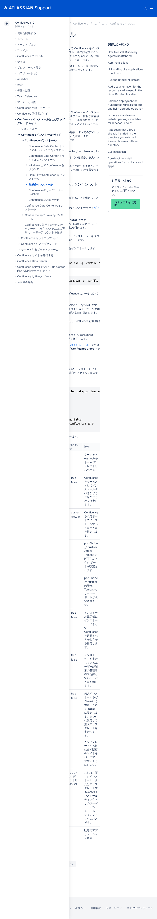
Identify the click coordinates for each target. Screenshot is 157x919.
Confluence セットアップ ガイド (41, 238)
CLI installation (117, 151)
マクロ (21, 61)
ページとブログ (26, 44)
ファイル (22, 50)
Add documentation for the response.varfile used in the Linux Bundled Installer (125, 90)
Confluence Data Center (32, 261)
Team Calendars (27, 96)
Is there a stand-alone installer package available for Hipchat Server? (124, 119)
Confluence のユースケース (34, 107)
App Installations (118, 62)
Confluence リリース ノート (34, 276)
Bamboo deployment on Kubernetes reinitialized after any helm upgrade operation (125, 104)
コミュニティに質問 (125, 204)
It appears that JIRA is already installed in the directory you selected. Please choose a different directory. (123, 137)
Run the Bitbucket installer (124, 79)
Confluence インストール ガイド (41, 134)
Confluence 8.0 (24, 22)
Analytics (22, 79)
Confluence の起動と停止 (44, 199)
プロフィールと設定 (29, 67)
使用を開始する (26, 33)
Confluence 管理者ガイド (32, 113)
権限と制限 (24, 90)
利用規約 (96, 908)
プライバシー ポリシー (72, 908)
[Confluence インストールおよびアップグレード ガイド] (95, 23)
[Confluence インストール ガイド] (103, 23)
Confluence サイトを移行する (35, 255)
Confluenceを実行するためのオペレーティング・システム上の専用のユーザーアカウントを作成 (45, 228)
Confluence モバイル (30, 56)
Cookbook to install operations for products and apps (125, 162)
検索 (145, 8)
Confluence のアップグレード (39, 243)
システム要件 (29, 128)
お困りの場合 (25, 282)
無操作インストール (41, 184)
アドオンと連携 (26, 102)
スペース (22, 38)
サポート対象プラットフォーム (39, 249)
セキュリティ (114, 908)
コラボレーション (27, 73)
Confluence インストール (40, 140)
